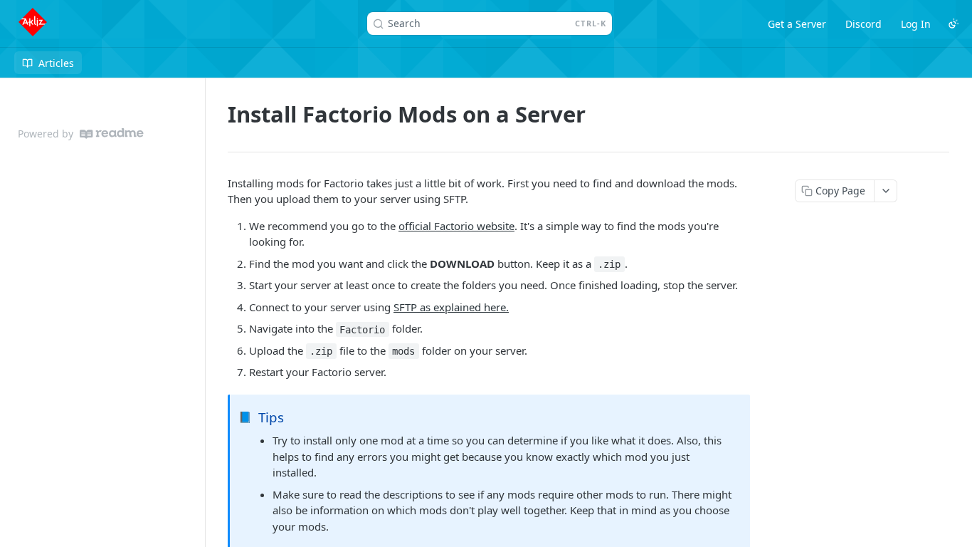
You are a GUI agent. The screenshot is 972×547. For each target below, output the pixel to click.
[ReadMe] (112, 133)
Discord (863, 24)
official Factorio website (456, 226)
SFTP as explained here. (451, 307)
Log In (916, 24)
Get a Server (797, 24)
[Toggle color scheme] (953, 23)
